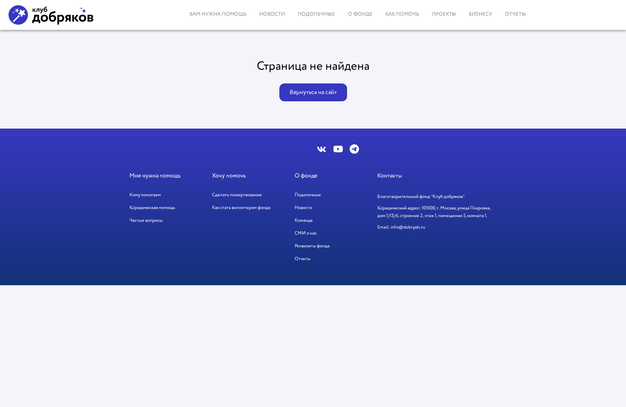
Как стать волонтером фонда (241, 208)
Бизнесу (480, 14)
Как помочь (402, 14)
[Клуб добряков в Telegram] (354, 149)
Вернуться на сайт (313, 92)
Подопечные (316, 14)
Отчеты (515, 14)
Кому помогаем (145, 195)
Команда (304, 220)
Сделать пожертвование (237, 195)
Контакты (389, 176)
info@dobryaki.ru (408, 227)
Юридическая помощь (152, 208)
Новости (272, 14)
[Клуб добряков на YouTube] (338, 149)
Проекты (444, 14)
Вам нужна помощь (218, 14)
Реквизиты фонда (312, 246)
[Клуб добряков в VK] (322, 149)
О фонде (360, 14)
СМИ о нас (306, 233)
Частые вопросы (146, 220)
